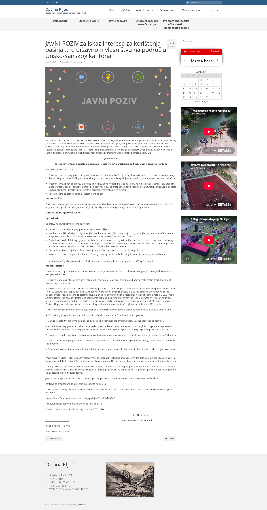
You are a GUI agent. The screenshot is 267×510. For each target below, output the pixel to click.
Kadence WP (81, 505)
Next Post (170, 438)
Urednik (53, 62)
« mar (197, 101)
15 (201, 88)
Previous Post (54, 438)
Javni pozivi (81, 62)
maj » (205, 101)
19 (184, 92)
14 (195, 88)
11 (218, 84)
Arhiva (73, 62)
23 (207, 92)
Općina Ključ (56, 9)
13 (190, 88)
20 (190, 92)
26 (184, 97)
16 (207, 88)
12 (184, 88)
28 (195, 97)
